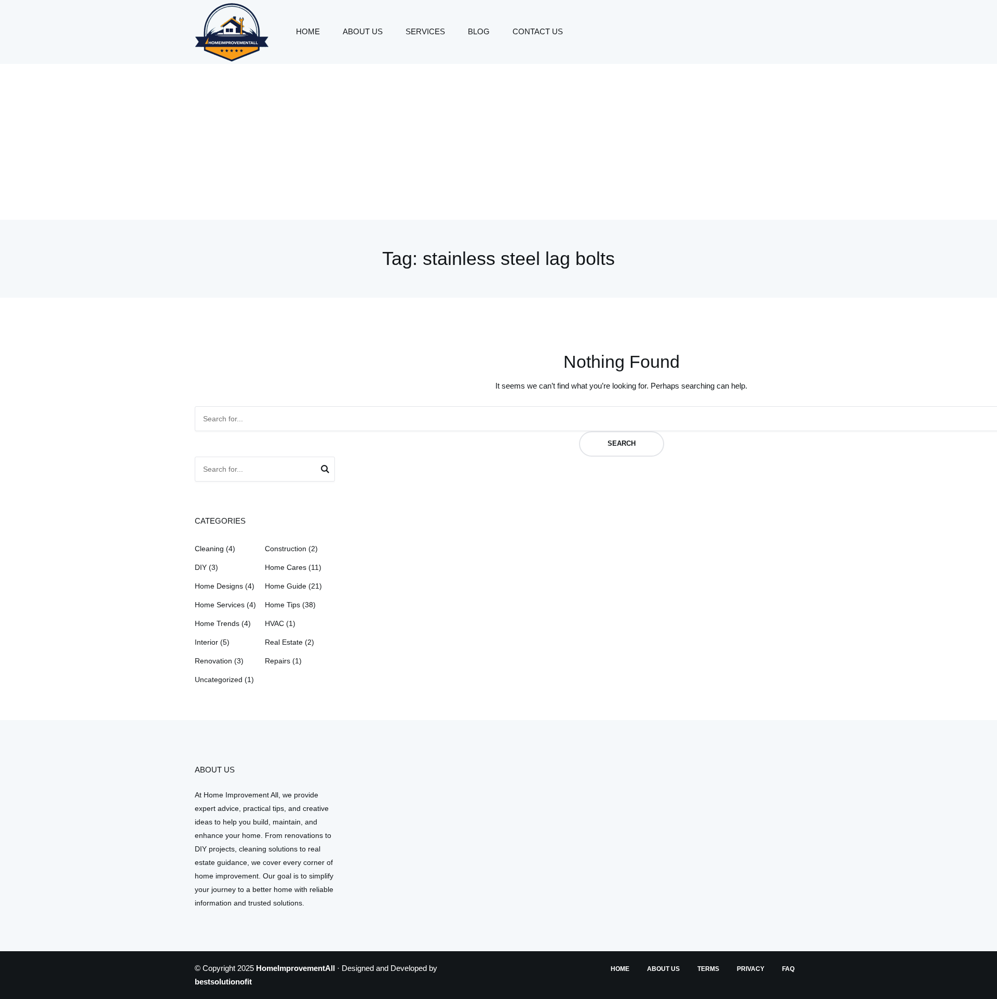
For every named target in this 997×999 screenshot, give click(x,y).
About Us (363, 31)
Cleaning (209, 548)
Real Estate (284, 642)
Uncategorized (218, 679)
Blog (479, 31)
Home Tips (282, 605)
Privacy (750, 969)
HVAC (274, 623)
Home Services (220, 605)
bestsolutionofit (223, 981)
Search (622, 443)
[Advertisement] (498, 142)
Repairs (277, 661)
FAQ (788, 969)
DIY (201, 567)
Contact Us (538, 31)
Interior (206, 642)
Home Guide (285, 586)
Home (308, 31)
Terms (708, 969)
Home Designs (219, 586)
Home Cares (285, 567)
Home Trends (217, 623)
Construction (285, 548)
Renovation (213, 661)
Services (425, 31)
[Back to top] (986, 988)
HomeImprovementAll (295, 968)
